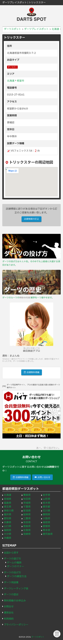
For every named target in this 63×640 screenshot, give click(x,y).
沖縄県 (7, 538)
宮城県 (7, 499)
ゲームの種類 (14, 563)
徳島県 (27, 526)
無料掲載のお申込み (15, 600)
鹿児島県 (48, 534)
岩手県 (46, 495)
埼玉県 (7, 507)
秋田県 (27, 499)
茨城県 (27, 503)
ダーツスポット (37, 637)
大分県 (7, 534)
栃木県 (46, 503)
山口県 (7, 526)
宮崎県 (27, 534)
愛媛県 (46, 526)
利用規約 (9, 619)
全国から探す (11, 553)
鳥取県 (46, 522)
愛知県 (7, 518)
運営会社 (9, 613)
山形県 (46, 499)
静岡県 (46, 514)
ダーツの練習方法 (16, 576)
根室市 (20, 81)
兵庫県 (7, 522)
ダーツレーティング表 (16, 588)
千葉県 (27, 507)
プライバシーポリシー (16, 625)
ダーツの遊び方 (12, 559)
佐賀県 (27, 530)
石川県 (46, 511)
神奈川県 (9, 511)
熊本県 (46, 530)
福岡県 (7, 530)
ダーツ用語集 (11, 582)
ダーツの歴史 (11, 594)
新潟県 (27, 511)
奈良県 (27, 522)
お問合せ (9, 606)
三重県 (27, 518)
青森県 (27, 495)
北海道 (10, 81)
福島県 (7, 503)
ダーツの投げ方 (12, 572)
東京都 (46, 507)
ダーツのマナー (15, 566)
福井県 (7, 514)
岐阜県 (27, 514)
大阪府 (46, 518)
